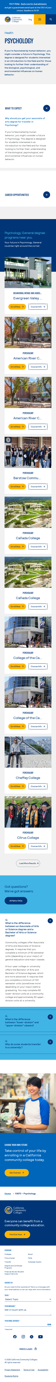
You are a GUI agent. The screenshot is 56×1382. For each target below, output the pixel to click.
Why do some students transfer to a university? (23, 1044)
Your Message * (10, 1306)
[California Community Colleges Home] (13, 19)
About (30, 1254)
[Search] (51, 19)
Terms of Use (28, 1370)
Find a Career (10, 1258)
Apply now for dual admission (34, 4)
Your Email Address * (12, 1321)
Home (8, 1193)
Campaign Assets (34, 1262)
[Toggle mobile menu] (40, 19)
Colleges (8, 1254)
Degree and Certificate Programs (13, 1267)
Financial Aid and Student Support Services (14, 1273)
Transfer (8, 1262)
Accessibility (43, 1370)
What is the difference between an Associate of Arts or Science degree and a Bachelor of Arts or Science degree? (22, 927)
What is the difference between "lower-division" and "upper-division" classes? (22, 1020)
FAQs (30, 1258)
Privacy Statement (12, 1370)
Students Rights (11, 1376)
